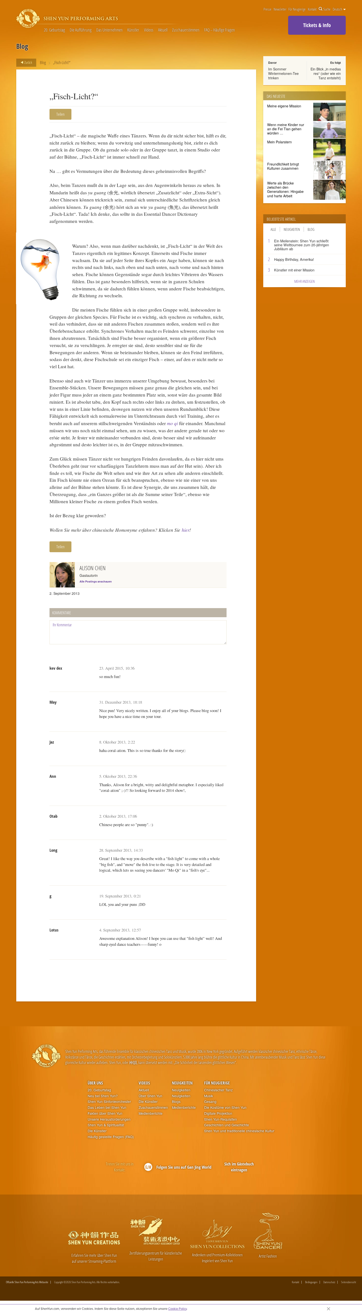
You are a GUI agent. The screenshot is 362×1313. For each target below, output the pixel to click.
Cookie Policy (177, 1308)
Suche (326, 9)
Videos (148, 30)
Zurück (28, 62)
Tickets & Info (317, 25)
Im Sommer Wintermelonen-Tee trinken (283, 73)
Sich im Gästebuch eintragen (239, 1167)
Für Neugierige (297, 9)
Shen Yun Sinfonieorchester (109, 1101)
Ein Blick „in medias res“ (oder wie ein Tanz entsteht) (326, 73)
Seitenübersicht (348, 1282)
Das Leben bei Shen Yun (107, 1107)
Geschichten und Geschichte (226, 1125)
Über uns (95, 1083)
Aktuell (162, 30)
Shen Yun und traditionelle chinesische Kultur (239, 1131)
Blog (43, 62)
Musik (208, 1096)
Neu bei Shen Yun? (103, 1096)
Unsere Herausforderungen (109, 1119)
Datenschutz (329, 1282)
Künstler (133, 30)
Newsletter (280, 9)
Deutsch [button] (338, 9)
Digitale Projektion (218, 1113)
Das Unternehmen (109, 30)
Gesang (210, 1101)
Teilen (60, 114)
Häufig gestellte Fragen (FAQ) (111, 1136)
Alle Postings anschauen (96, 581)
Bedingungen (311, 1282)
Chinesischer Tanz (218, 1090)
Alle (273, 229)
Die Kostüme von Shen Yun (225, 1107)
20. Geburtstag (54, 30)
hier (185, 530)
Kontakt (312, 9)
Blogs (176, 1101)
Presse (267, 9)
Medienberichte (151, 1113)
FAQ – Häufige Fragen (219, 30)
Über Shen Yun (150, 1096)
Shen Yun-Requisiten (220, 1119)
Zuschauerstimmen (185, 30)
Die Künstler (97, 1131)
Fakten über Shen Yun (105, 1113)
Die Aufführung (81, 30)
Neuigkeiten (292, 229)
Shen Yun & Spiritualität (106, 1125)
